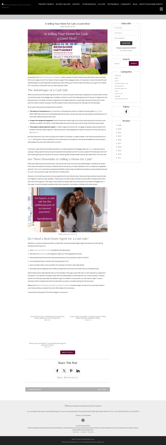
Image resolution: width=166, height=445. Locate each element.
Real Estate (118, 75)
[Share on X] (64, 370)
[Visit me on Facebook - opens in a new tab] (126, 111)
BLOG (135, 4)
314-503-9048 (85, 415)
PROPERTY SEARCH (46, 4)
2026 (119, 125)
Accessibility (84, 432)
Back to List (67, 352)
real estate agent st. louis (121, 83)
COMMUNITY (126, 4)
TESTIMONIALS (113, 4)
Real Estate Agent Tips (71, 377)
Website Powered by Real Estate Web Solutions (83, 439)
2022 (119, 140)
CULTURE (101, 4)
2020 (119, 147)
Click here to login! (126, 50)
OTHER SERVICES (89, 4)
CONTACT (76, 4)
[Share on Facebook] (57, 370)
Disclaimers (93, 442)
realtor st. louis (119, 93)
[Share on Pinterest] (71, 370)
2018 (119, 154)
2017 (119, 158)
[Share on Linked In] (78, 370)
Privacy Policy (76, 432)
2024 (119, 132)
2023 (119, 136)
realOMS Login (100, 442)
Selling (60, 377)
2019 (119, 151)
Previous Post (35, 389)
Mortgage (117, 96)
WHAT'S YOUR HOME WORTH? (151, 4)
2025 (119, 129)
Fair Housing (90, 432)
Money (116, 91)
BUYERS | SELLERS (63, 4)
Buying (116, 81)
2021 (119, 143)
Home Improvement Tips (121, 99)
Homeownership (119, 86)
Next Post (102, 389)
